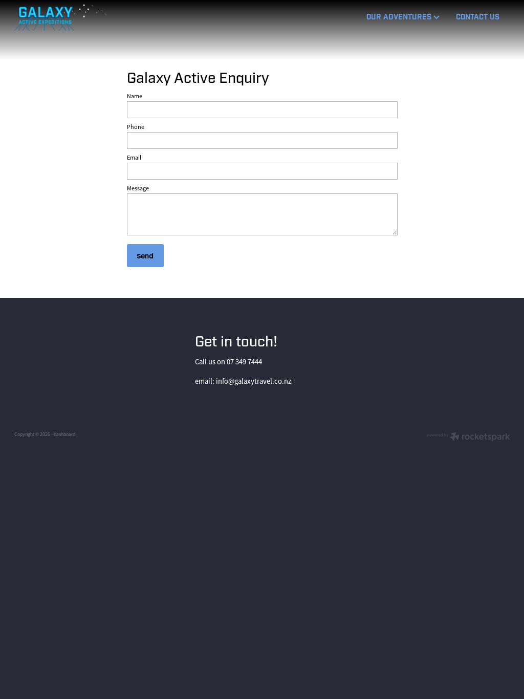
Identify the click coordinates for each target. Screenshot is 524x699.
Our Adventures (399, 17)
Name (134, 96)
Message (138, 188)
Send (145, 255)
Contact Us (477, 17)
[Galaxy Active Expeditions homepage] (64, 17)
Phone (135, 127)
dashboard (64, 434)
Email (134, 158)
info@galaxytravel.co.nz (253, 381)
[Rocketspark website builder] (468, 438)
